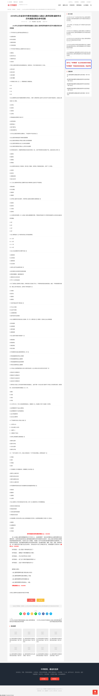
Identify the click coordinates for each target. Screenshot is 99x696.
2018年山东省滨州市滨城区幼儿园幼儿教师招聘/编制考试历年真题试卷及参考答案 (49, 620)
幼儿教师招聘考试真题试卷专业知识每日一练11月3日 (16, 640)
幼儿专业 (39, 21)
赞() (31, 600)
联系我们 (54, 678)
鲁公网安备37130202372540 (7, 695)
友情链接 (83, 2)
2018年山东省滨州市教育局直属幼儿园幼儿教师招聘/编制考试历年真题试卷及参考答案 (42, 606)
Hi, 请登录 (9, 2)
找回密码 (77, 2)
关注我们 (89, 2)
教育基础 (79, 5)
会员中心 (71, 2)
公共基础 (85, 5)
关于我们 (44, 678)
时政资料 (72, 5)
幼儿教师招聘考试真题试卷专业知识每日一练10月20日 (42, 640)
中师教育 (12, 5)
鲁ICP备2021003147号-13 (56, 689)
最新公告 (65, 5)
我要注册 (15, 2)
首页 (59, 5)
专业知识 (18, 9)
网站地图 (49, 689)
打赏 (40, 600)
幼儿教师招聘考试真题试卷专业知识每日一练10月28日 (29, 640)
